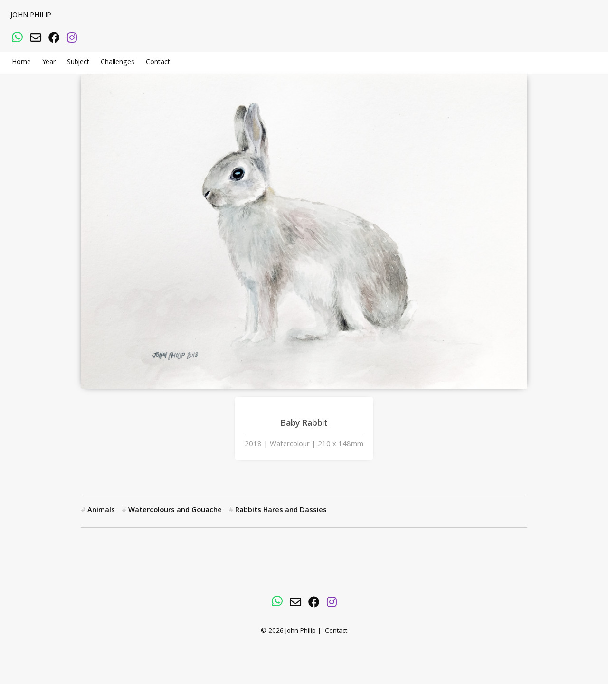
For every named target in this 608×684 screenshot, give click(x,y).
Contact (158, 62)
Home (21, 62)
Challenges (117, 62)
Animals (101, 511)
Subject (78, 62)
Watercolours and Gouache (175, 511)
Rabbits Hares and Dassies (281, 511)
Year (49, 62)
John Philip (30, 15)
